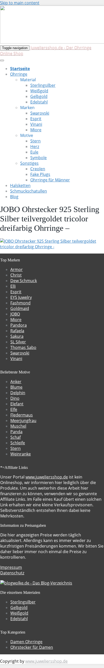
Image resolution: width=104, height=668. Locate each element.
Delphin (17, 392)
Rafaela (17, 330)
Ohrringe (18, 74)
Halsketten (20, 185)
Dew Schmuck (23, 280)
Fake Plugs (40, 174)
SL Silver (18, 342)
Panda (16, 431)
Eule (34, 152)
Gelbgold (38, 96)
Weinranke (20, 454)
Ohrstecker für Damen (31, 647)
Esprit (35, 118)
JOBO (15, 314)
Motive (26, 135)
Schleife (17, 443)
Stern (35, 141)
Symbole (38, 157)
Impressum (11, 567)
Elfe (13, 409)
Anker (15, 381)
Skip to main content (19, 3)
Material (28, 79)
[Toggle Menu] (2, 60)
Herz (34, 146)
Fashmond (20, 303)
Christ (16, 275)
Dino (14, 398)
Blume (16, 387)
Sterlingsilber (43, 85)
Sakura (16, 336)
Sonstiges (29, 163)
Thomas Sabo (23, 347)
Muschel (18, 426)
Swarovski (39, 113)
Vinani (36, 124)
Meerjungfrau (23, 420)
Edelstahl (39, 102)
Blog (14, 196)
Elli (13, 286)
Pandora (18, 325)
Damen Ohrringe (26, 641)
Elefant (16, 404)
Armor (16, 269)
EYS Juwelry (21, 297)
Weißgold (39, 91)
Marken (27, 107)
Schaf (15, 437)
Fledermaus (21, 415)
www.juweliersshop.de (46, 477)
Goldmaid (19, 308)
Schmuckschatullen (28, 191)
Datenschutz (12, 573)
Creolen (37, 169)
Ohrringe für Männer (50, 180)
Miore (35, 130)
